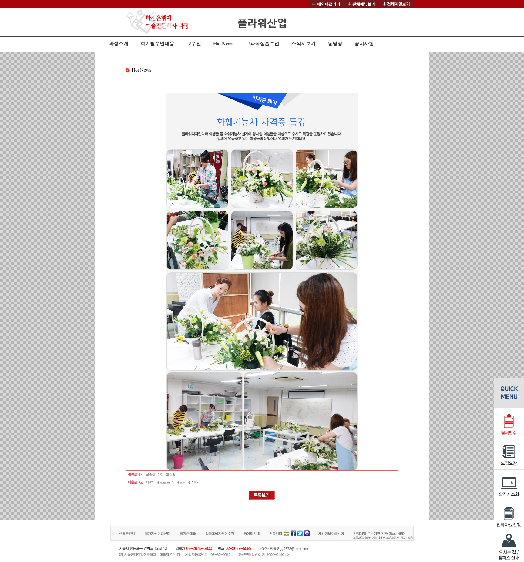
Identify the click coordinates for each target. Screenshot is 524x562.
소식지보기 (303, 43)
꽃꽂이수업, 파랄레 (161, 475)
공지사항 (364, 43)
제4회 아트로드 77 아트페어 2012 (172, 482)
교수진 (193, 43)
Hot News (223, 43)
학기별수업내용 (157, 43)
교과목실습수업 (262, 43)
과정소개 (118, 43)
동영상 (335, 43)
